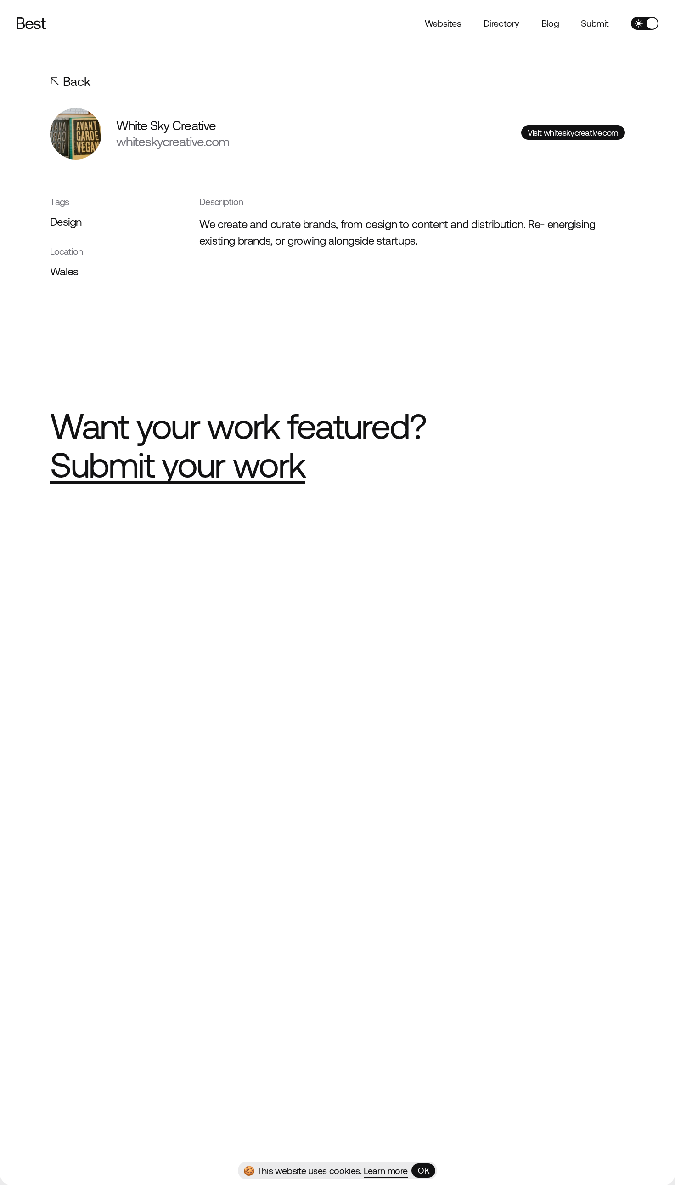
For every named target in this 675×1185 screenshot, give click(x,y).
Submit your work (177, 464)
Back (76, 81)
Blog (550, 23)
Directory (501, 23)
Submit (595, 23)
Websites (443, 23)
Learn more (386, 1170)
